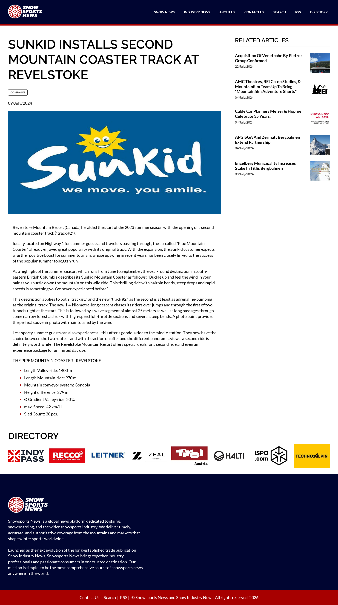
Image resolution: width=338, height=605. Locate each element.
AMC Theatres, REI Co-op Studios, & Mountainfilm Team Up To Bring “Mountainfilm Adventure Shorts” (268, 86)
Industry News (197, 12)
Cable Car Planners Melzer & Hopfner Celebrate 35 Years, (269, 114)
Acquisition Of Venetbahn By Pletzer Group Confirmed (268, 58)
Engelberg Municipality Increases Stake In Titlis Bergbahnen (265, 166)
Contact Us (254, 12)
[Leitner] (108, 456)
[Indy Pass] (26, 456)
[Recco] (67, 456)
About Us (227, 12)
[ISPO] (271, 456)
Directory (319, 12)
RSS (298, 12)
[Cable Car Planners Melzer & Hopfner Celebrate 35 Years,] (320, 119)
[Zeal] (149, 456)
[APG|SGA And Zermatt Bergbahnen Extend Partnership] (320, 145)
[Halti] (230, 456)
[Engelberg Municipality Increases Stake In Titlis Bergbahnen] (320, 171)
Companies (18, 92)
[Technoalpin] (312, 456)
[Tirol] (189, 456)
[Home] (77, 505)
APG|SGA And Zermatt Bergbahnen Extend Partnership (267, 140)
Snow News (164, 12)
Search (279, 12)
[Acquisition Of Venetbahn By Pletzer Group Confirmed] (320, 64)
